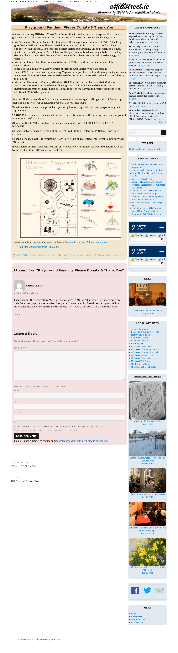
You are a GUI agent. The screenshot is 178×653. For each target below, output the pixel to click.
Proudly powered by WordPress (46, 639)
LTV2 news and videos (141, 346)
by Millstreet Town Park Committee (42, 255)
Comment (20, 348)
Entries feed (137, 616)
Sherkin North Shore (140, 364)
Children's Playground (107, 255)
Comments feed (138, 619)
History (60, 1)
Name (17, 390)
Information (45, 1)
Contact (35, 1)
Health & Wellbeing (70, 255)
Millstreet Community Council (145, 349)
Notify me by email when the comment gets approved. (48, 430)
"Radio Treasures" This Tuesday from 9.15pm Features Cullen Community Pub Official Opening (147, 211)
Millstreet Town (86, 255)
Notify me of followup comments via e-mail (39, 386)
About (14, 1)
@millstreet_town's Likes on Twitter (145, 149)
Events (87, 1)
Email (18, 401)
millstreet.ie (73, 1)
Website (18, 412)
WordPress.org (138, 622)
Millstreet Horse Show (141, 358)
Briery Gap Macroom (140, 335)
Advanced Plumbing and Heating (147, 182)
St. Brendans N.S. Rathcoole (143, 367)
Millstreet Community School (144, 352)
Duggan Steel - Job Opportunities (147, 170)
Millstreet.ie (23, 639)
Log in (134, 613)
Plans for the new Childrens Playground (39, 246)
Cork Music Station (139, 338)
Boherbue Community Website (145, 332)
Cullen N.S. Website (139, 341)
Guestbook (24, 1)
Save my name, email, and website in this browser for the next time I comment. (59, 426)
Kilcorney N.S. (137, 343)
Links (95, 1)
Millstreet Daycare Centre (143, 355)
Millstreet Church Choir (142, 179)
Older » (162, 122)
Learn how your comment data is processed (82, 441)
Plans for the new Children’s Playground (87, 242)
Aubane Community (140, 329)
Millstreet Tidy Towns (141, 361)
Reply (17, 314)
